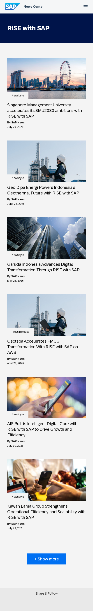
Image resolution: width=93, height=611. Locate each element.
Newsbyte (18, 95)
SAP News (18, 122)
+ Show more (46, 559)
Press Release (20, 331)
